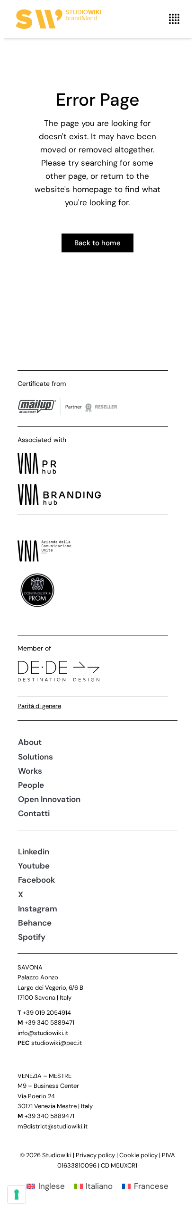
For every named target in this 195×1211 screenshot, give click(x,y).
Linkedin (33, 851)
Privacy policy (95, 1155)
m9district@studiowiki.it (53, 1126)
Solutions (35, 757)
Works (30, 771)
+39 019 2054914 (47, 1013)
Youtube (34, 865)
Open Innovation (49, 799)
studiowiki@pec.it (56, 1043)
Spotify (31, 937)
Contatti (34, 813)
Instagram (37, 908)
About (30, 742)
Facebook (36, 880)
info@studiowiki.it (43, 1033)
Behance (35, 923)
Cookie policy (138, 1155)
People (31, 785)
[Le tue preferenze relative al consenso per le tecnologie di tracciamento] (17, 1194)
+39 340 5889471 (49, 1023)
